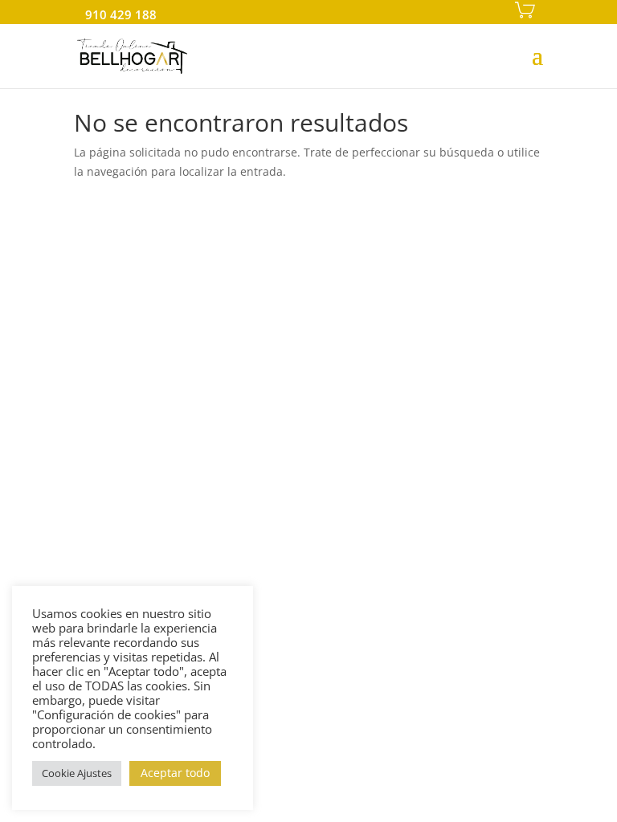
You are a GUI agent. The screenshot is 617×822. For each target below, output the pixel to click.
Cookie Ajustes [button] (77, 773)
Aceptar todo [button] (175, 772)
